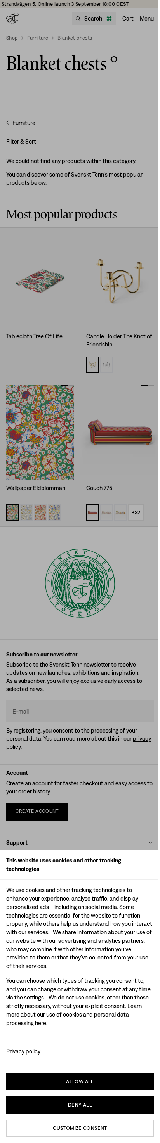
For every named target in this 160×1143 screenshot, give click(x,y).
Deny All (80, 1105)
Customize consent (80, 1128)
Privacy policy (23, 1051)
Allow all (80, 1081)
